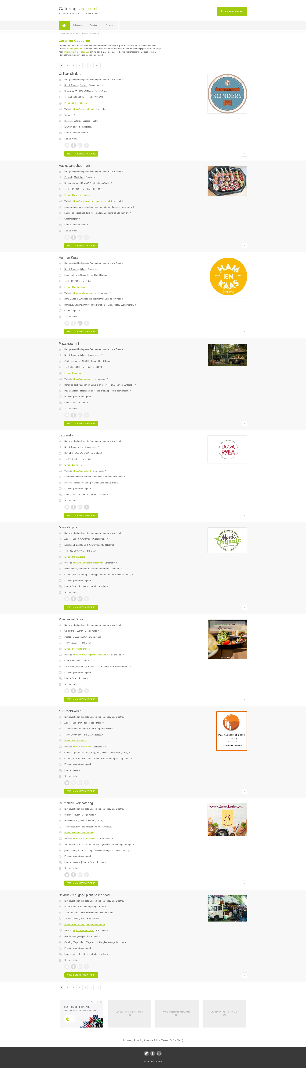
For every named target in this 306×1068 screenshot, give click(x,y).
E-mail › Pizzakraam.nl (74, 373)
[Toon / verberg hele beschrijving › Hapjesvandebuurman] (113, 207)
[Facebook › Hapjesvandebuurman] (73, 237)
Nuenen (83, 85)
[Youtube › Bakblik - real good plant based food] (86, 966)
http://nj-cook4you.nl (82, 747)
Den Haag (82, 723)
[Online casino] (84, 1015)
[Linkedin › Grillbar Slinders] (80, 145)
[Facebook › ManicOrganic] (73, 598)
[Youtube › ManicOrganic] (86, 598)
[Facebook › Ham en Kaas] (73, 323)
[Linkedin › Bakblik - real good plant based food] (80, 966)
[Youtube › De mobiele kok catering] (86, 874)
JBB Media (150, 1061)
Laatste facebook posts (76, 133)
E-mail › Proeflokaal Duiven (77, 649)
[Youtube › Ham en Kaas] (86, 323)
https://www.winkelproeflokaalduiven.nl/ (91, 655)
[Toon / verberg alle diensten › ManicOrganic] (113, 574)
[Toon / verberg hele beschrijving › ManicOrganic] (113, 568)
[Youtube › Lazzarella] (86, 507)
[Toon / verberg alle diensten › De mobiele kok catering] (113, 850)
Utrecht (67, 815)
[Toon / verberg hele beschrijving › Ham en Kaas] (113, 298)
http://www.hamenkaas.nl (84, 293)
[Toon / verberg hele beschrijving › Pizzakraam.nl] (113, 385)
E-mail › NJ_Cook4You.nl (75, 740)
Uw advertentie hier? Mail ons (129, 1013)
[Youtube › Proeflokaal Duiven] (86, 690)
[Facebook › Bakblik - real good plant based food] (73, 966)
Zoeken (94, 25)
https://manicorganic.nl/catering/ (88, 563)
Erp (81, 447)
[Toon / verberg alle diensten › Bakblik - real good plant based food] (113, 942)
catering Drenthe (74, 49)
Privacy (159, 1061)
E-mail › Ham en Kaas (74, 287)
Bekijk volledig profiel (81, 153)
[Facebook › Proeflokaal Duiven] (73, 690)
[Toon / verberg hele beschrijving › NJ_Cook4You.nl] (113, 752)
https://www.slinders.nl (83, 109)
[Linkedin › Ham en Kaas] (80, 323)
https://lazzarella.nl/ (82, 471)
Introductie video (100, 494)
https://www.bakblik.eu (83, 930)
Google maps (96, 85)
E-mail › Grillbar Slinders (75, 103)
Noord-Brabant (71, 85)
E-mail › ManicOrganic (74, 557)
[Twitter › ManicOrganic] (66, 598)
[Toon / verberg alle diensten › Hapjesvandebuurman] (113, 213)
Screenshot (102, 109)
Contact (110, 25)
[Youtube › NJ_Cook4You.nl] (86, 782)
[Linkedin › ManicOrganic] (80, 598)
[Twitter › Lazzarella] (66, 507)
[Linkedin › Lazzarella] (80, 507)
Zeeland (68, 177)
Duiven (80, 631)
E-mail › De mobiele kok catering (79, 832)
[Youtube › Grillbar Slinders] (86, 145)
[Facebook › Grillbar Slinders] (73, 145)
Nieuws (77, 25)
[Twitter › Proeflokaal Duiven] (66, 690)
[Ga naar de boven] (244, 153)
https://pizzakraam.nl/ (83, 379)
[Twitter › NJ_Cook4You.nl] (66, 782)
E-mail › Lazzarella (73, 465)
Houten (76, 815)
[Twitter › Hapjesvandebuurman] (66, 237)
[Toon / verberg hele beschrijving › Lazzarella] (113, 476)
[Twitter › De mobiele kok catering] (66, 874)
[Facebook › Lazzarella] (73, 507)
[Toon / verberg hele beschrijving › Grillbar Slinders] (113, 115)
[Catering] (64, 25)
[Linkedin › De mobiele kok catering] (80, 874)
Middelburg (79, 177)
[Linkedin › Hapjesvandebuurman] (80, 237)
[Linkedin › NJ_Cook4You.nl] (80, 782)
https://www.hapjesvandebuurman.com (91, 201)
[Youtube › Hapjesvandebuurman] (86, 237)
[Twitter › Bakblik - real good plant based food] (66, 966)
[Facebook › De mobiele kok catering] (73, 874)
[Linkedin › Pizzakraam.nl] (80, 415)
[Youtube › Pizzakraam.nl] (86, 415)
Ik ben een (232, 11)
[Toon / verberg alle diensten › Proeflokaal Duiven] (113, 666)
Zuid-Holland (70, 539)
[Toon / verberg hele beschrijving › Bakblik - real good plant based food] (113, 936)
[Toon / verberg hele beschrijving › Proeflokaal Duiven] (113, 660)
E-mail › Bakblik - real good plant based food (84, 924)
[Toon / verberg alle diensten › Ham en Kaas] (113, 305)
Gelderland (69, 631)
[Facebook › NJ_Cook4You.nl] (73, 782)
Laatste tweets (72, 770)
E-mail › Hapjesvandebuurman (78, 195)
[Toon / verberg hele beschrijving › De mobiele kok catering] (113, 844)
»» (97, 65)
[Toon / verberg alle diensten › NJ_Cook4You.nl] (113, 758)
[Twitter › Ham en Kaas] (66, 323)
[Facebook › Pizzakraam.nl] (73, 415)
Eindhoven (85, 906)
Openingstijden (72, 219)
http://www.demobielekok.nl (85, 839)
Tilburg (83, 269)
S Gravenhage (84, 539)
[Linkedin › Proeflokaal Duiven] (80, 690)
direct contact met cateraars (76, 52)
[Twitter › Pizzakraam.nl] (66, 415)
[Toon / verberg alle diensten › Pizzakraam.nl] (113, 390)
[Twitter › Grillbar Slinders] (66, 145)
